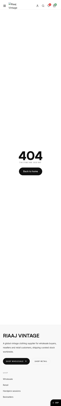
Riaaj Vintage (21, 335)
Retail (5, 385)
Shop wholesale (15, 361)
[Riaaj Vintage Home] (13, 5)
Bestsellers (8, 397)
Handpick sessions (12, 391)
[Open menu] (4, 5)
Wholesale (8, 379)
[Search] (43, 6)
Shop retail (41, 361)
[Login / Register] (37, 6)
